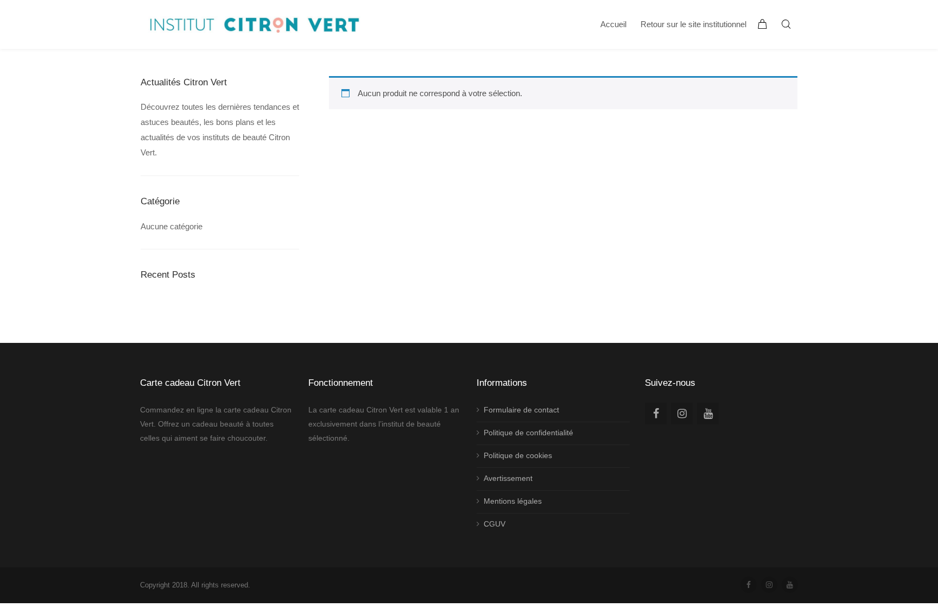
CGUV (494, 524)
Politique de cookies (518, 455)
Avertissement (508, 478)
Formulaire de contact (521, 409)
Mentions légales (513, 501)
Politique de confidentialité (528, 432)
